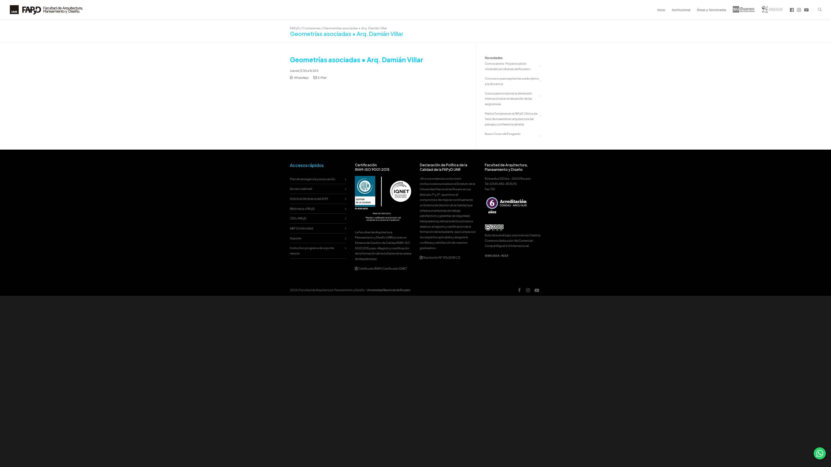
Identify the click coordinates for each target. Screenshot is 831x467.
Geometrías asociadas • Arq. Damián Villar (356, 60)
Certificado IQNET (395, 268)
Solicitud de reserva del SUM (309, 198)
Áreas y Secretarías (711, 10)
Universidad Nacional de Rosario (389, 290)
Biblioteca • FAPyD (302, 208)
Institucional (681, 10)
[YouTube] (536, 290)
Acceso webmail (301, 188)
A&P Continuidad (301, 228)
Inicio (661, 10)
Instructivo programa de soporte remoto (312, 250)
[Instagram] (528, 290)
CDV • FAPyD (298, 218)
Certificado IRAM (369, 268)
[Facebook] (519, 290)
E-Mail (321, 77)
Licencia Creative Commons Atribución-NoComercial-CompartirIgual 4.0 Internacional (512, 241)
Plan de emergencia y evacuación (312, 179)
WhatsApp (301, 77)
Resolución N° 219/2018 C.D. (442, 257)
